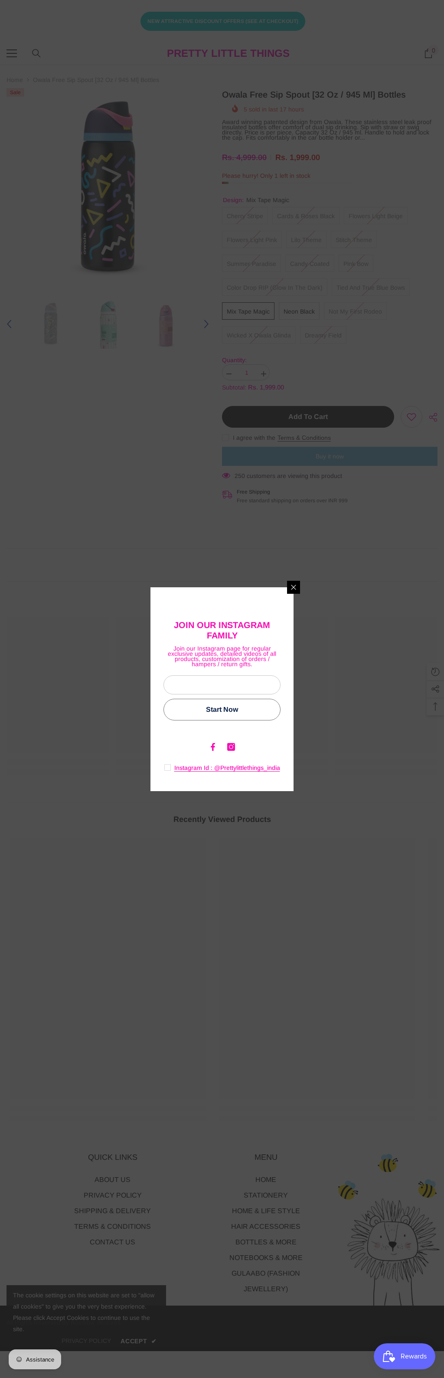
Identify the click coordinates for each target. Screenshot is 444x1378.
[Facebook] (213, 747)
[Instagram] (231, 747)
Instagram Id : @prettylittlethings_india (227, 767)
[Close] (293, 587)
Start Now (222, 709)
